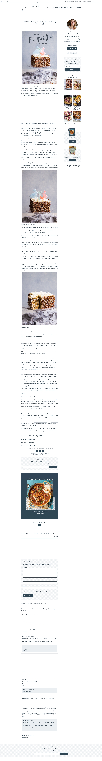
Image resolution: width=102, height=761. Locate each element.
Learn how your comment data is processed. (39, 603)
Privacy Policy (89, 1)
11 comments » (49, 26)
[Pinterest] (5, 1)
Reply (34, 629)
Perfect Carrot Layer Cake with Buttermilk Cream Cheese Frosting (49, 534)
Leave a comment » (42, 454)
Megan (24, 647)
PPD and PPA (40, 388)
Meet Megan (76, 1)
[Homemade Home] (30, 7)
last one (24, 90)
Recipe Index (78, 7)
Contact (80, 1)
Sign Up (52, 467)
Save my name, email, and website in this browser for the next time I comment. (40, 591)
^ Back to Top (23, 759)
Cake (40, 451)
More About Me (72, 48)
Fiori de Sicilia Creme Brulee (27, 442)
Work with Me (84, 1)
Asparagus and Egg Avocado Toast (28, 445)
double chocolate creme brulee (40, 422)
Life (43, 451)
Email (24, 586)
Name (24, 580)
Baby (35, 19)
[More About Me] (72, 24)
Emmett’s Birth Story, (26, 133)
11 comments (35, 454)
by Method (63, 7)
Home (65, 1)
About (31, 759)
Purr (79, 759)
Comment (25, 567)
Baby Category (45, 423)
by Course (57, 7)
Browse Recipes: (50, 7)
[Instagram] (1, 1)
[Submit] (79, 168)
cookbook (27, 360)
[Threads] (7, 1)
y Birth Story (38, 133)
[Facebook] (3, 1)
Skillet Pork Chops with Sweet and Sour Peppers (29, 534)
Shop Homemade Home (70, 1)
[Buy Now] (72, 132)
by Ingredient (70, 7)
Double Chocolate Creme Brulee (28, 439)
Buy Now (72, 141)
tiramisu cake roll (54, 422)
